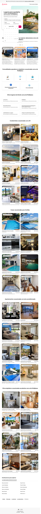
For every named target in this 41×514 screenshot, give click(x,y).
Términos (22, 512)
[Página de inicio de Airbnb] (4, 4)
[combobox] (12, 20)
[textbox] (8, 23)
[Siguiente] (22, 45)
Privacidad (18, 512)
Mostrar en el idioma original (29, 1)
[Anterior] (18, 45)
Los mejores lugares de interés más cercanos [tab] (9, 479)
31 (5, 40)
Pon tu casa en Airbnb (34, 4)
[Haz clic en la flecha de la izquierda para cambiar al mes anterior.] (5, 26)
